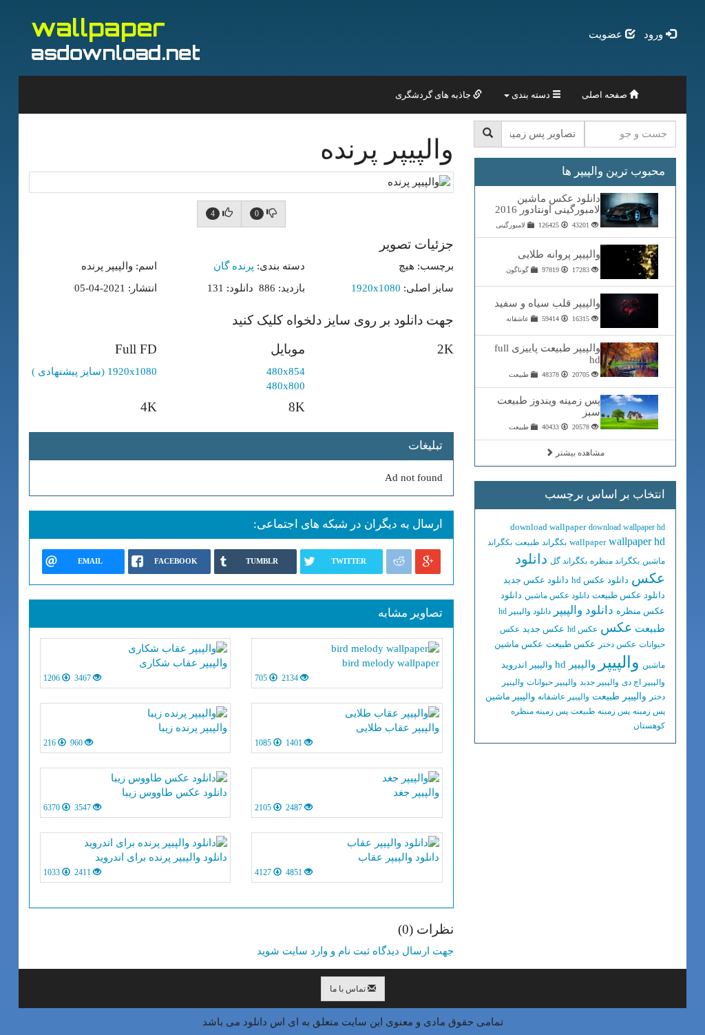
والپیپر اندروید (526, 664)
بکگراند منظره (615, 561)
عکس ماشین (518, 644)
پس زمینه (649, 711)
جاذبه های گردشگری (434, 95)
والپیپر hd (575, 664)
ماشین (653, 665)
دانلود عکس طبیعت (628, 595)
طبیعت (650, 628)
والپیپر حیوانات (552, 682)
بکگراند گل (568, 561)
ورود (655, 34)
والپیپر (619, 662)
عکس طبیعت (571, 644)
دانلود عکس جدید (536, 580)
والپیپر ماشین (510, 696)
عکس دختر (617, 644)
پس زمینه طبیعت (600, 711)
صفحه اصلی (605, 95)
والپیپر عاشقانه (563, 696)
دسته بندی (530, 95)
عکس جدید (544, 629)
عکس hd (582, 629)
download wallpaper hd (627, 527)
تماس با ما (349, 989)
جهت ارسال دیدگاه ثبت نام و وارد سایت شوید (355, 950)
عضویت (607, 34)
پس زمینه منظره (539, 711)
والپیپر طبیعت (619, 696)
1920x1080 (376, 288)
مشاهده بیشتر (579, 453)
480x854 (285, 371)
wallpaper (587, 542)
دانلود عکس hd (600, 580)
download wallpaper (548, 527)
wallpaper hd (637, 541)
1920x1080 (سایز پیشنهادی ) (94, 371)
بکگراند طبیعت (541, 542)
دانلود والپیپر (583, 610)
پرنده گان (233, 265)
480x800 (285, 385)
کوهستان (649, 725)
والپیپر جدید (599, 682)
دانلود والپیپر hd (524, 611)
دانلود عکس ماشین (557, 595)
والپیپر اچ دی (643, 682)
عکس (616, 627)
